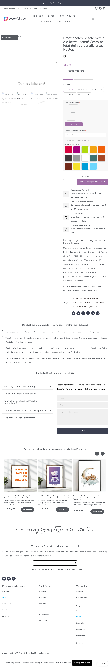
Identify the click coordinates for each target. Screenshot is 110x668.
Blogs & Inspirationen (11, 8)
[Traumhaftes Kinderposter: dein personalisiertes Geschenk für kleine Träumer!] (55, 477)
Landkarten (44, 22)
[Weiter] (57, 63)
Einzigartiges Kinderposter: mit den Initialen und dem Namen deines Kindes (89, 497)
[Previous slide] (97, 454)
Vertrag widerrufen (82, 662)
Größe (66, 84)
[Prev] (3, 99)
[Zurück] (5, 63)
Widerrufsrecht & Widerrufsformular (56, 662)
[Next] (58, 99)
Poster (50, 16)
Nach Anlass (68, 16)
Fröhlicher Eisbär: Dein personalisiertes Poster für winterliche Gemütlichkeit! (20, 497)
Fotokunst (80, 591)
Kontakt (45, 8)
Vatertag (42, 597)
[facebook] (73, 313)
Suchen (7, 662)
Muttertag (94, 298)
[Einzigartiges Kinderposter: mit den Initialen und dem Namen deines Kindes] (89, 477)
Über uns (37, 8)
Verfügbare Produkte (73, 71)
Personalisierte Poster (96, 302)
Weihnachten (44, 614)
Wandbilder (64, 22)
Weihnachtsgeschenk (88, 306)
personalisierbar (79, 302)
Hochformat (77, 298)
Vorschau (85, 176)
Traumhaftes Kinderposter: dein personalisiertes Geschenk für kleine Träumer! (53, 498)
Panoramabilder (82, 598)
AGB (95, 662)
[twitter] (78, 313)
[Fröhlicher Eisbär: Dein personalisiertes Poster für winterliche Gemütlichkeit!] (20, 477)
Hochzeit (38, 16)
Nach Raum (43, 620)
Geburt (41, 609)
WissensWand (27, 8)
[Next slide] (103, 454)
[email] (98, 313)
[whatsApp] (93, 313)
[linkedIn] (83, 313)
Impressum (15, 662)
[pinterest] (88, 313)
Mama (86, 298)
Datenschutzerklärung (31, 662)
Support (80, 643)
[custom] (4, 579)
